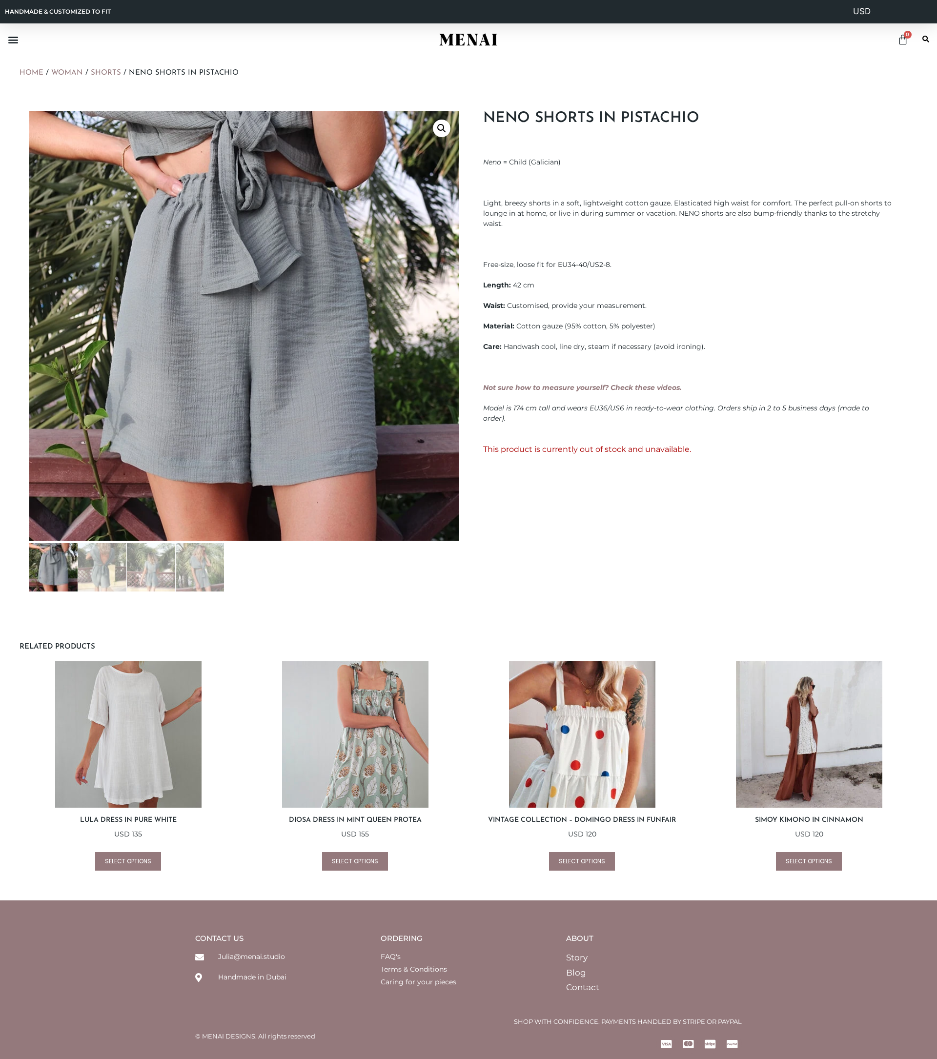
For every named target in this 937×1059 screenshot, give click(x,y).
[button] (13, 39)
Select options (128, 861)
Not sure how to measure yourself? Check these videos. (582, 387)
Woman (67, 73)
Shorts (106, 73)
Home (31, 73)
